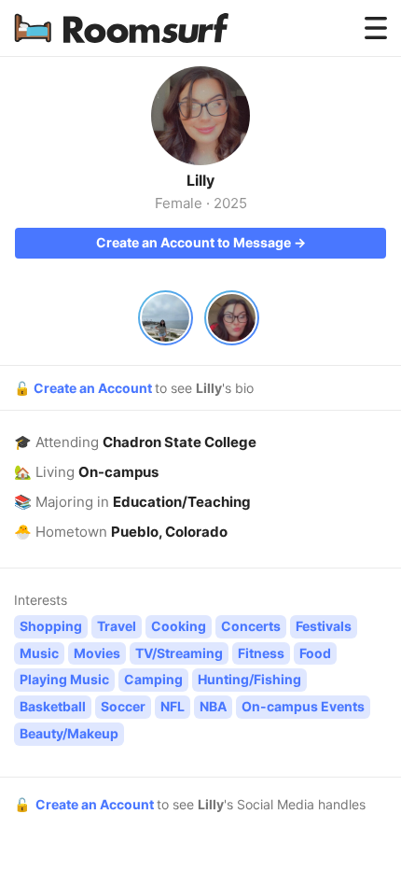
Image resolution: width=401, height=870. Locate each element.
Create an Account (94, 388)
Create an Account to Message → (201, 242)
